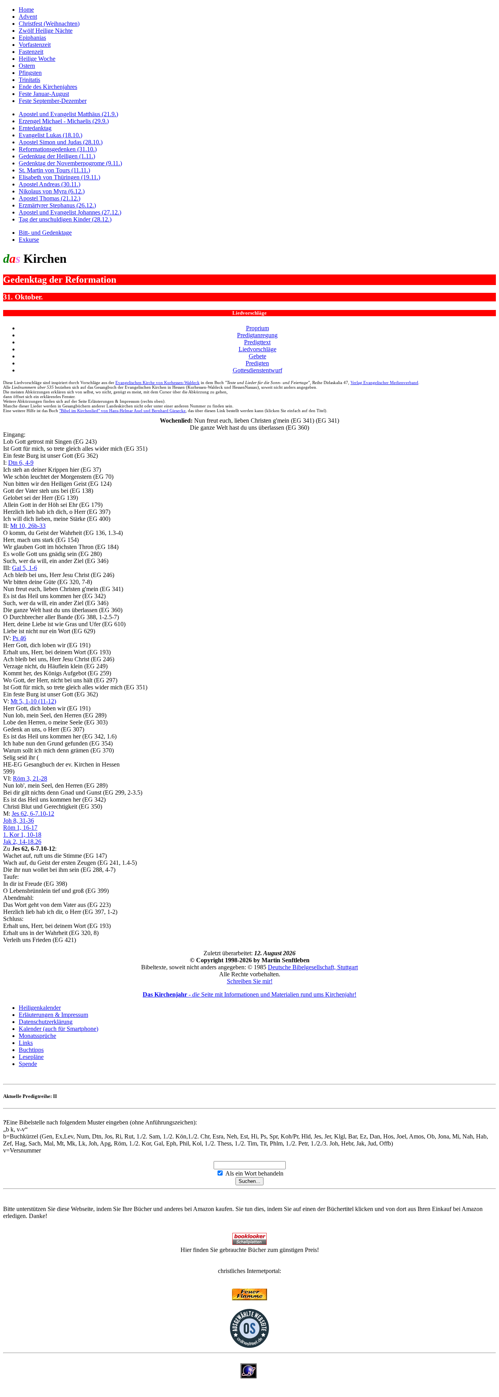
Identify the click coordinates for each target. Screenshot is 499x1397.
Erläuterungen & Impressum (53, 1014)
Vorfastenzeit (35, 44)
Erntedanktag (35, 128)
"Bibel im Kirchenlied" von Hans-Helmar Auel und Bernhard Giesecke (122, 410)
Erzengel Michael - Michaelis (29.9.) (64, 121)
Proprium (257, 328)
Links (26, 1042)
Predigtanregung (257, 335)
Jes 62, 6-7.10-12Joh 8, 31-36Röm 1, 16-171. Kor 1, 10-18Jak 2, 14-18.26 (28, 827)
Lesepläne (31, 1057)
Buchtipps (31, 1049)
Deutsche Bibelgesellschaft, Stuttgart (313, 967)
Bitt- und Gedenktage (45, 232)
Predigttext (257, 342)
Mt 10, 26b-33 (28, 525)
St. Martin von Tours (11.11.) (54, 170)
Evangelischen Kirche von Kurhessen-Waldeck (157, 382)
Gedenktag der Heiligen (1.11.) (57, 156)
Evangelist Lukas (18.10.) (50, 135)
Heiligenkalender (40, 1007)
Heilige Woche (37, 58)
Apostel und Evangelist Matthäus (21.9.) (68, 114)
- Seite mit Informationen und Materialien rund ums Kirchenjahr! (249, 994)
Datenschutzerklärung (46, 1021)
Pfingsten (30, 72)
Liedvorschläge (257, 349)
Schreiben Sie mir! (250, 981)
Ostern (27, 65)
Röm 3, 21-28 (30, 778)
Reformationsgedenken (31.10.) (58, 149)
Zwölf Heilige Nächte (46, 30)
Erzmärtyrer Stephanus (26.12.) (57, 205)
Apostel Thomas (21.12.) (49, 198)
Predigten (257, 363)
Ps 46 (19, 638)
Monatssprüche (37, 1035)
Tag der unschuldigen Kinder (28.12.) (65, 219)
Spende (28, 1064)
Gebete (257, 356)
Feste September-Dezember (53, 100)
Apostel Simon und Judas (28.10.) (61, 142)
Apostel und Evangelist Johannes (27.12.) (70, 212)
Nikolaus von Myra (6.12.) (52, 191)
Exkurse (29, 239)
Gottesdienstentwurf (257, 370)
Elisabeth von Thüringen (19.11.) (59, 177)
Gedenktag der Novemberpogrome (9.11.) (70, 163)
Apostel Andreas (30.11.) (49, 184)
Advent (28, 16)
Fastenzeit (31, 51)
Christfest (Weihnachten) (49, 23)
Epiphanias (32, 37)
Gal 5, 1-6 (24, 568)
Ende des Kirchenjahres (48, 86)
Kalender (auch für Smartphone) (58, 1028)
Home (26, 9)
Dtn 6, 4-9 (21, 462)
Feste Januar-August (44, 93)
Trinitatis (29, 79)
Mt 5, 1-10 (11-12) (33, 701)
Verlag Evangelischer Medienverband (384, 382)
